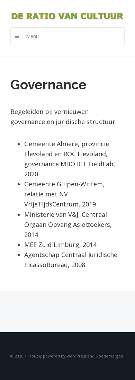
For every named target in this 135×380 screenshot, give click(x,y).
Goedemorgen (109, 356)
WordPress (76, 356)
